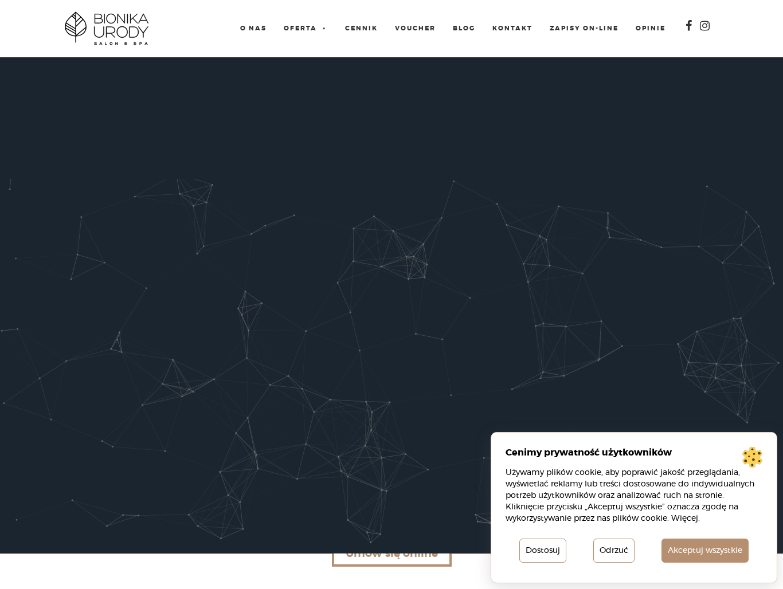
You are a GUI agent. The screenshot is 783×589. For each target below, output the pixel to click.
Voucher (415, 28)
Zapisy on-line (584, 28)
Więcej (684, 519)
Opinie (650, 28)
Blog (464, 28)
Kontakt (512, 28)
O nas (253, 28)
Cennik (361, 28)
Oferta (300, 28)
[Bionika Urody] (106, 28)
